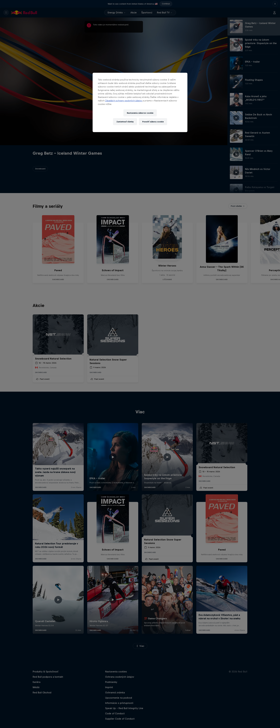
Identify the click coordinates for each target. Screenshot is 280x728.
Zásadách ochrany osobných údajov (124, 100)
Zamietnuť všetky (125, 122)
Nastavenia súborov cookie (140, 113)
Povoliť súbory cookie (153, 122)
